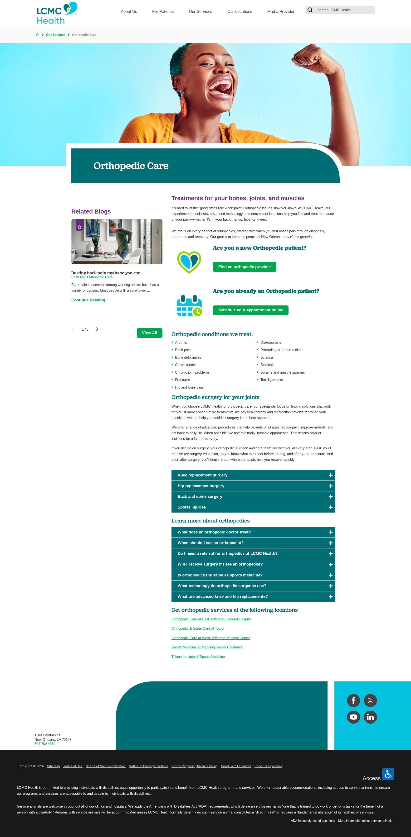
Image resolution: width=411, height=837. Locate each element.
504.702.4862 (44, 744)
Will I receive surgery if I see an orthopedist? (220, 564)
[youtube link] (353, 717)
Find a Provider (280, 11)
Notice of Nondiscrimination (106, 766)
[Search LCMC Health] (310, 10)
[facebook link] (353, 700)
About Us (129, 11)
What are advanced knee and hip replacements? (223, 596)
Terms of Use (73, 766)
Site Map (53, 766)
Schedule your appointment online (250, 310)
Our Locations (239, 11)
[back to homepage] (37, 34)
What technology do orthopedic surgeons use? (222, 586)
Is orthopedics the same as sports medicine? (220, 575)
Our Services (200, 11)
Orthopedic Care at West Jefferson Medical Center (210, 638)
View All (149, 333)
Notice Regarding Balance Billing (194, 766)
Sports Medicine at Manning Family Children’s (207, 647)
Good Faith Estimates (236, 766)
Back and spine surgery (200, 496)
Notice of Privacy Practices (148, 766)
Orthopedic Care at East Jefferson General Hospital (211, 619)
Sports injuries (192, 507)
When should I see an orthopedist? (211, 543)
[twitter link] (370, 700)
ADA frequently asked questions (313, 821)
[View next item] (97, 329)
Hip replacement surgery (201, 486)
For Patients (163, 11)
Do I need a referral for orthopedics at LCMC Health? (228, 553)
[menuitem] (129, 13)
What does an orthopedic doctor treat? (214, 532)
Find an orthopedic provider (244, 267)
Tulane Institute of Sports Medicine (198, 657)
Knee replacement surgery (202, 475)
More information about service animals (365, 821)
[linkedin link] (370, 717)
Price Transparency (268, 766)
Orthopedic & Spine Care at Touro (197, 628)
